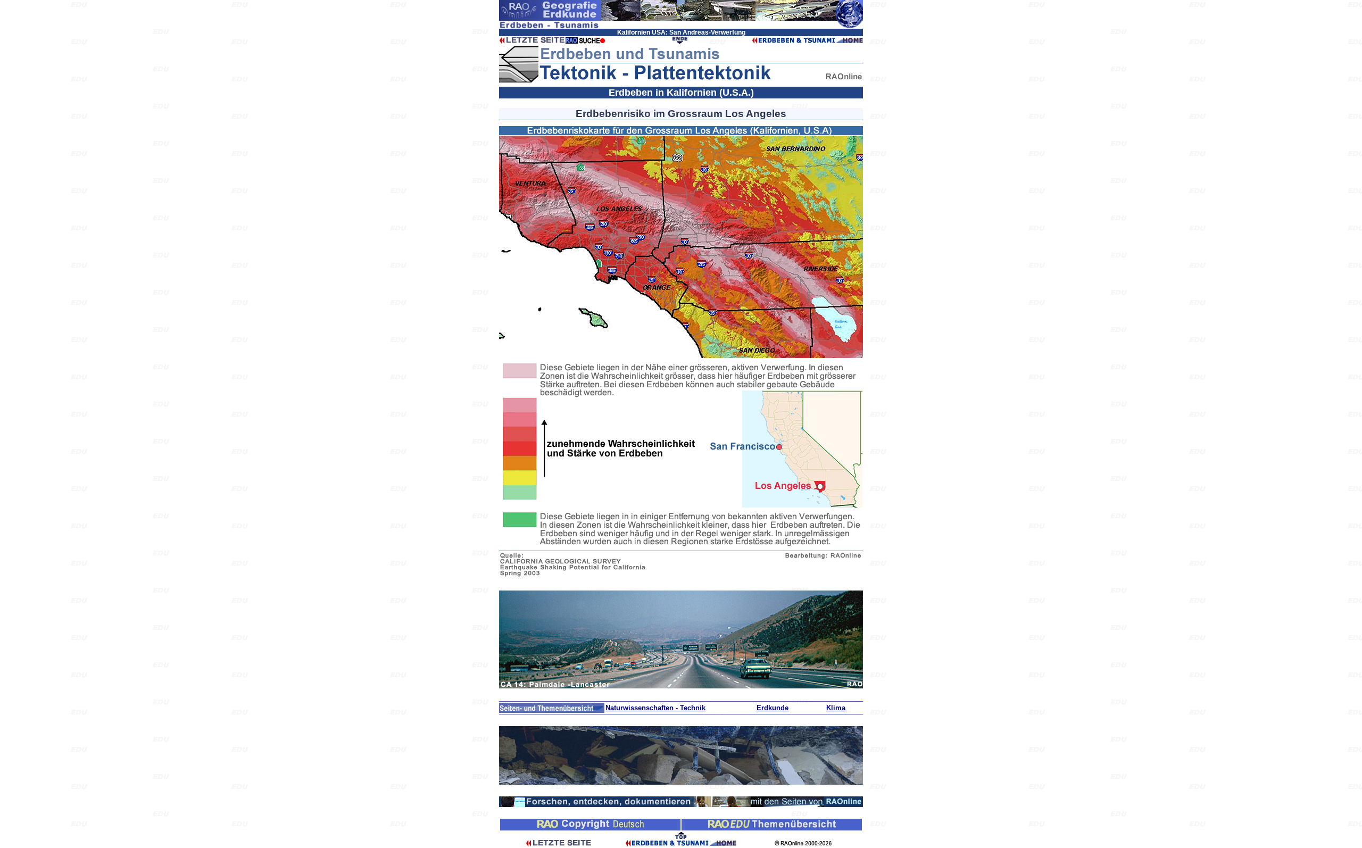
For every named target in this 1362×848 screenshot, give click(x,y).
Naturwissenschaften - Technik (655, 708)
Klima (835, 708)
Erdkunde (772, 708)
